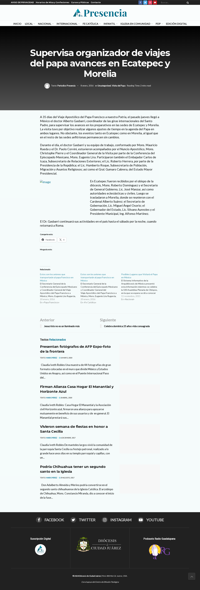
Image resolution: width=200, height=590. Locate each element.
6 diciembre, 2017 (67, 438)
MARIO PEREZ (51, 358)
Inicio (17, 23)
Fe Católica (90, 23)
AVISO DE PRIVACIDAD (22, 2)
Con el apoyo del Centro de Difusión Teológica (100, 582)
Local (29, 23)
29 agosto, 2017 (67, 478)
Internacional (67, 23)
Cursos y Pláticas (80, 2)
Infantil (109, 23)
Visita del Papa (118, 85)
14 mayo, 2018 (66, 358)
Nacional (44, 23)
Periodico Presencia (66, 85)
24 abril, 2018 (66, 398)
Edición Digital (176, 23)
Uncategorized (104, 85)
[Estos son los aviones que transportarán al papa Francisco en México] (60, 288)
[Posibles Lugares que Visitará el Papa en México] (141, 287)
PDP (158, 23)
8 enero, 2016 (87, 85)
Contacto (96, 2)
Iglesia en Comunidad (135, 23)
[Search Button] (187, 2)
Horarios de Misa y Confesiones (52, 2)
